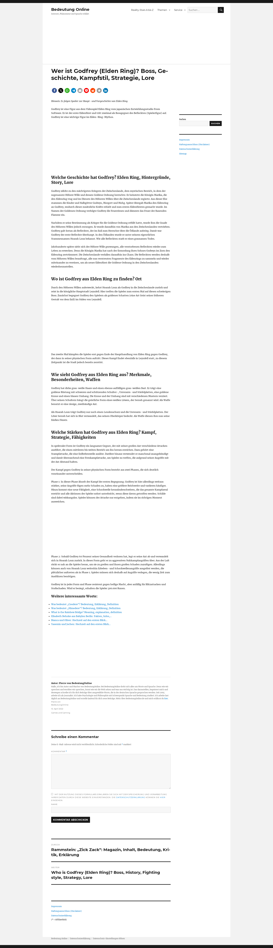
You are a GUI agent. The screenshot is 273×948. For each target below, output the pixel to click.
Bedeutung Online (70, 9)
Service (178, 10)
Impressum (56, 906)
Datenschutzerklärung (130, 797)
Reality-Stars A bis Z (142, 10)
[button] (54, 90)
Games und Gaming (60, 713)
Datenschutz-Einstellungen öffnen (109, 938)
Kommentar (59, 751)
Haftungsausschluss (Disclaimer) (66, 911)
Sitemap (183, 154)
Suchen (182, 119)
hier (166, 698)
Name (54, 804)
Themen (162, 10)
